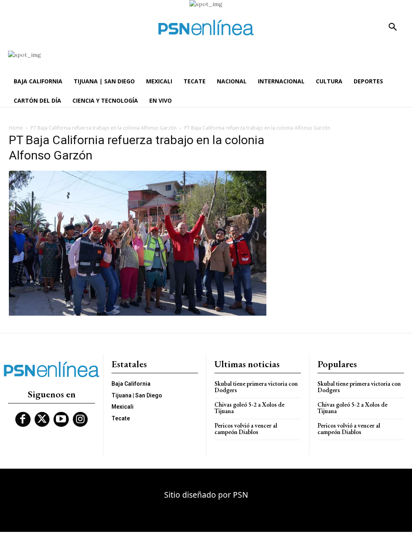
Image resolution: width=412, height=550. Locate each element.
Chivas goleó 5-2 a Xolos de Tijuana (249, 408)
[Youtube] (61, 419)
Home (16, 127)
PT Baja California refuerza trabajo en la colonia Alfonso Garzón (104, 127)
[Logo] (206, 27)
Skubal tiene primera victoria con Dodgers (256, 387)
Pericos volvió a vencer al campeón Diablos (245, 429)
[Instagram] (80, 419)
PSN (240, 494)
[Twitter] (42, 419)
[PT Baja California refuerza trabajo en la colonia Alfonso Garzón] (137, 313)
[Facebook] (23, 419)
